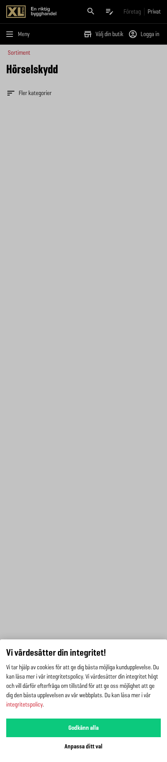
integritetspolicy (24, 704)
